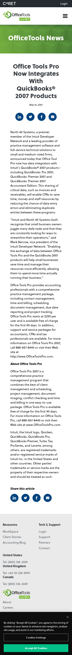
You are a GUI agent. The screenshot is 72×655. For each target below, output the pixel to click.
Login (64, 3)
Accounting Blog (14, 542)
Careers (8, 607)
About (7, 602)
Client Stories (12, 537)
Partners (44, 542)
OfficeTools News (36, 38)
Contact (44, 548)
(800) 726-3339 (18, 562)
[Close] (68, 617)
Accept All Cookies (36, 648)
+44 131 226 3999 (19, 573)
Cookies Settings (36, 637)
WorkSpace (10, 531)
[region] (36, 633)
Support (44, 537)
